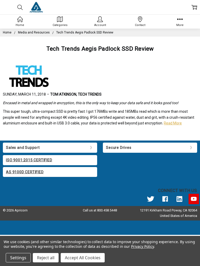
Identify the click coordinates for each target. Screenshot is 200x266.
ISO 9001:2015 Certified (29, 160)
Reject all (45, 258)
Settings (18, 258)
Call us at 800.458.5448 (100, 210)
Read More (173, 123)
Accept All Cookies (83, 258)
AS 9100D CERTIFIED (24, 172)
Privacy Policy (142, 246)
